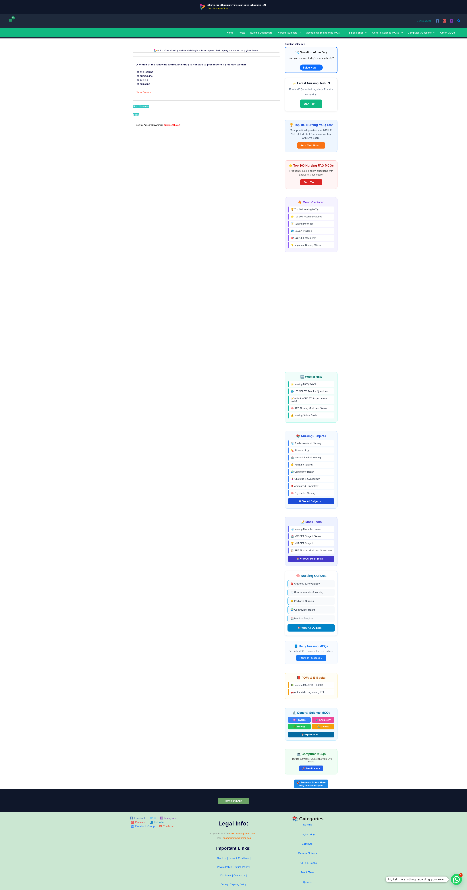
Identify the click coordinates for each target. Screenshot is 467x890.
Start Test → (311, 103)
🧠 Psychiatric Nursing (303, 493)
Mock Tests (307, 872)
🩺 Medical (323, 726)
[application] (298, 32)
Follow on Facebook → (311, 658)
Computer (307, 843)
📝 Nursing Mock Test (302, 223)
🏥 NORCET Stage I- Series (306, 536)
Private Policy (224, 867)
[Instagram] (451, 21)
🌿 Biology (299, 726)
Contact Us (240, 875)
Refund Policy (241, 867)
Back (136, 114)
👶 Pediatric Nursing (301, 464)
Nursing (307, 824)
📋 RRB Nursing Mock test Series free (311, 550)
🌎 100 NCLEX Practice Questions (309, 391)
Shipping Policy (238, 884)
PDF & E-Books (308, 862)
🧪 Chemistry (323, 719)
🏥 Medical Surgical (301, 618)
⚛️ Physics (299, 719)
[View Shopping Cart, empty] (9, 20)
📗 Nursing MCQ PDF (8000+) (307, 685)
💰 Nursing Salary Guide (304, 415)
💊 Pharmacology (300, 450)
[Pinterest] (444, 21)
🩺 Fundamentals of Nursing (306, 443)
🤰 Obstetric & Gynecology (305, 479)
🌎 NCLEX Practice (301, 230)
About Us (221, 858)
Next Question (141, 106)
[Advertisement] (311, 312)
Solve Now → (311, 67)
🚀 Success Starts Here (311, 784)
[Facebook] (437, 21)
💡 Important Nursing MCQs (306, 245)
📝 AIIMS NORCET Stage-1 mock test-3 (309, 400)
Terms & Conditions (238, 858)
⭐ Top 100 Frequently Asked (306, 216)
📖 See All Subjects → (311, 501)
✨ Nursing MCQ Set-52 (303, 384)
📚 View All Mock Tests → (311, 558)
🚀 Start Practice (311, 768)
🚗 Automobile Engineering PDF (308, 692)
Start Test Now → (311, 145)
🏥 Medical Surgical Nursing (306, 457)
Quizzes (307, 882)
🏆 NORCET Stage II (302, 543)
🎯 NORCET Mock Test (303, 238)
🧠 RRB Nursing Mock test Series (309, 408)
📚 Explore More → (311, 734)
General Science (307, 853)
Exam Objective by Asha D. (238, 5)
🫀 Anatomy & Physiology (305, 486)
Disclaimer (225, 875)
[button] (459, 21)
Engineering (308, 834)
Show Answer (143, 92)
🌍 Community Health (302, 471)
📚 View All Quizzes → (311, 627)
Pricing (224, 884)
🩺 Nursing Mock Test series (306, 529)
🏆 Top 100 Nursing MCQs (305, 209)
